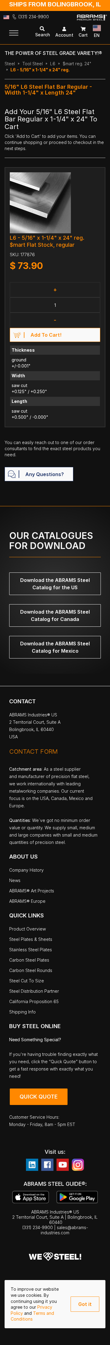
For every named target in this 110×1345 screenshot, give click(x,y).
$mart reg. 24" (77, 63)
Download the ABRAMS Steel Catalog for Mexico (55, 647)
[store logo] (92, 22)
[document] (55, 1304)
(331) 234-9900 (33, 16)
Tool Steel (32, 63)
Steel (10, 63)
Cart (83, 35)
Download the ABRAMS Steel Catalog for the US (55, 583)
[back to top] (96, 1335)
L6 (52, 63)
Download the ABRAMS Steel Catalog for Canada (55, 615)
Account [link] (64, 35)
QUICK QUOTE (39, 1096)
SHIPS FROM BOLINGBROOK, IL (55, 4)
